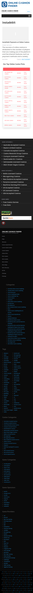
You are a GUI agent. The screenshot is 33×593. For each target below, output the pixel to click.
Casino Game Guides (7, 248)
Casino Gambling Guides (13, 294)
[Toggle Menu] (29, 16)
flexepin (6, 390)
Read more (5, 59)
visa (15, 401)
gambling (6, 394)
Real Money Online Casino (14, 320)
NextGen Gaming (8, 536)
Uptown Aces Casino (8, 92)
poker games (7, 471)
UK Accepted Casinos (11, 188)
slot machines (7, 475)
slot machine (17, 384)
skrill (15, 383)
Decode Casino (9, 120)
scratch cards (7, 473)
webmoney (16, 403)
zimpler (15, 410)
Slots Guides (5, 259)
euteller (6, 388)
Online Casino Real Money (14, 314)
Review (19, 73)
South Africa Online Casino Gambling (17, 338)
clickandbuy (7, 379)
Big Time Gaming (8, 519)
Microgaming (17, 355)
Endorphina (6, 527)
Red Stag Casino (9, 116)
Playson (6, 545)
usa (15, 399)
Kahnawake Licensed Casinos (15, 162)
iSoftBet (6, 530)
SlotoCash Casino (8, 96)
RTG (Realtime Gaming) (9, 558)
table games (7, 477)
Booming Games (8, 521)
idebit (5, 397)
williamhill (6, 506)
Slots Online (5, 262)
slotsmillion (7, 502)
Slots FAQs (4, 265)
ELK (4, 525)
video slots (6, 480)
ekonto (5, 386)
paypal (15, 372)
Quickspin (6, 552)
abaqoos (6, 353)
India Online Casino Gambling (15, 302)
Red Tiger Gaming (8, 554)
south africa (17, 390)
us (14, 397)
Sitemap (4, 273)
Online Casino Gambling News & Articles (15, 312)
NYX (5, 541)
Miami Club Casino (8, 106)
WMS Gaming (7, 565)
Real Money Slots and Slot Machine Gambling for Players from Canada (16, 326)
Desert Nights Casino (8, 111)
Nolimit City (7, 538)
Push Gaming (7, 550)
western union (17, 405)
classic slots (7, 467)
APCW (3, 270)
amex (5, 355)
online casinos (17, 368)
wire (15, 406)
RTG (5, 449)
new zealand (17, 362)
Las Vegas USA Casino (8, 73)
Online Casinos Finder (10, 11)
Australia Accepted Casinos (14, 145)
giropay (6, 395)
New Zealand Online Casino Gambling (17, 307)
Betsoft (6, 517)
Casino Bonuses (12, 292)
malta (5, 412)
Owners (9, 316)
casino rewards (7, 373)
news (15, 364)
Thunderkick (7, 561)
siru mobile (16, 381)
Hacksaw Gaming (8, 528)
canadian (6, 370)
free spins (6, 392)
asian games (7, 466)
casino (5, 372)
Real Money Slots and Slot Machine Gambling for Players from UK (16, 330)
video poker (7, 478)
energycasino (7, 493)
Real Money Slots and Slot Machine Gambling (16, 323)
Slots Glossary (5, 268)
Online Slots (5, 253)
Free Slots (7, 205)
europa (5, 495)
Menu (28, 11)
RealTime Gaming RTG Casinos (15, 185)
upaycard (16, 395)
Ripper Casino (8, 125)
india (5, 399)
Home (3, 236)
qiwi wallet (16, 375)
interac (5, 403)
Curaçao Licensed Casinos (13, 156)
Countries (10, 300)
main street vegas (8, 410)
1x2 (4, 516)
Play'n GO (6, 543)
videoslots (6, 504)
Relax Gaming (7, 556)
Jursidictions (11, 303)
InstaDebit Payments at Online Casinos (15, 42)
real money (16, 377)
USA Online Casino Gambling (14, 344)
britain (5, 366)
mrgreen (6, 499)
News (9, 309)
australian (6, 361)
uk (14, 394)
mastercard (16, 353)
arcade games (7, 464)
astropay (6, 357)
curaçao (6, 381)
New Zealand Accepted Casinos (15, 179)
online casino (17, 366)
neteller (16, 361)
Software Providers (12, 336)
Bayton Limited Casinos (12, 148)
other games (7, 469)
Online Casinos (7, 441)
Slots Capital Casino (8, 101)
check (5, 377)
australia (6, 359)
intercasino (7, 497)
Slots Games (5, 256)
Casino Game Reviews (7, 245)
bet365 (5, 491)
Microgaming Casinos (11, 176)
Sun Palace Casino (8, 82)
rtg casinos (16, 379)
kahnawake (6, 405)
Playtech (6, 445)
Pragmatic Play (7, 549)
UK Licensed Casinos (11, 190)
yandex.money (17, 408)
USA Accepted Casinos (12, 193)
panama (16, 370)
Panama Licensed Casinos (13, 182)
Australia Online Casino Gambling (16, 289)
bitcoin (5, 364)
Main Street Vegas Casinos (13, 165)
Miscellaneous (11, 305)
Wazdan (6, 563)
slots (15, 386)
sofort (15, 388)
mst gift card (17, 357)
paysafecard (17, 373)
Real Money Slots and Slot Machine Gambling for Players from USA (16, 334)
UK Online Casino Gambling (14, 340)
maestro (6, 408)
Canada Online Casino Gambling (15, 291)
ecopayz (6, 384)
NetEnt (5, 534)
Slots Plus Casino (8, 77)
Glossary (4, 242)
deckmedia (6, 383)
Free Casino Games (10, 202)
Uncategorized (11, 342)
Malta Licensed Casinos (12, 174)
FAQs (3, 239)
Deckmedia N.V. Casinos (12, 159)
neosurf (16, 359)
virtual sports (7, 482)
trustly (15, 392)
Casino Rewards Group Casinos (15, 153)
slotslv (5, 501)
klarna (5, 406)
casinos (6, 375)
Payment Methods (7, 45)
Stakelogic (6, 560)
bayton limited (7, 362)
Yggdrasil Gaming (8, 567)
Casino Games (5, 251)
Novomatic (6, 539)
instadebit (26, 59)
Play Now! (25, 73)
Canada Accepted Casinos (14, 151)
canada (5, 368)
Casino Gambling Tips (13, 296)
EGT (5, 523)
